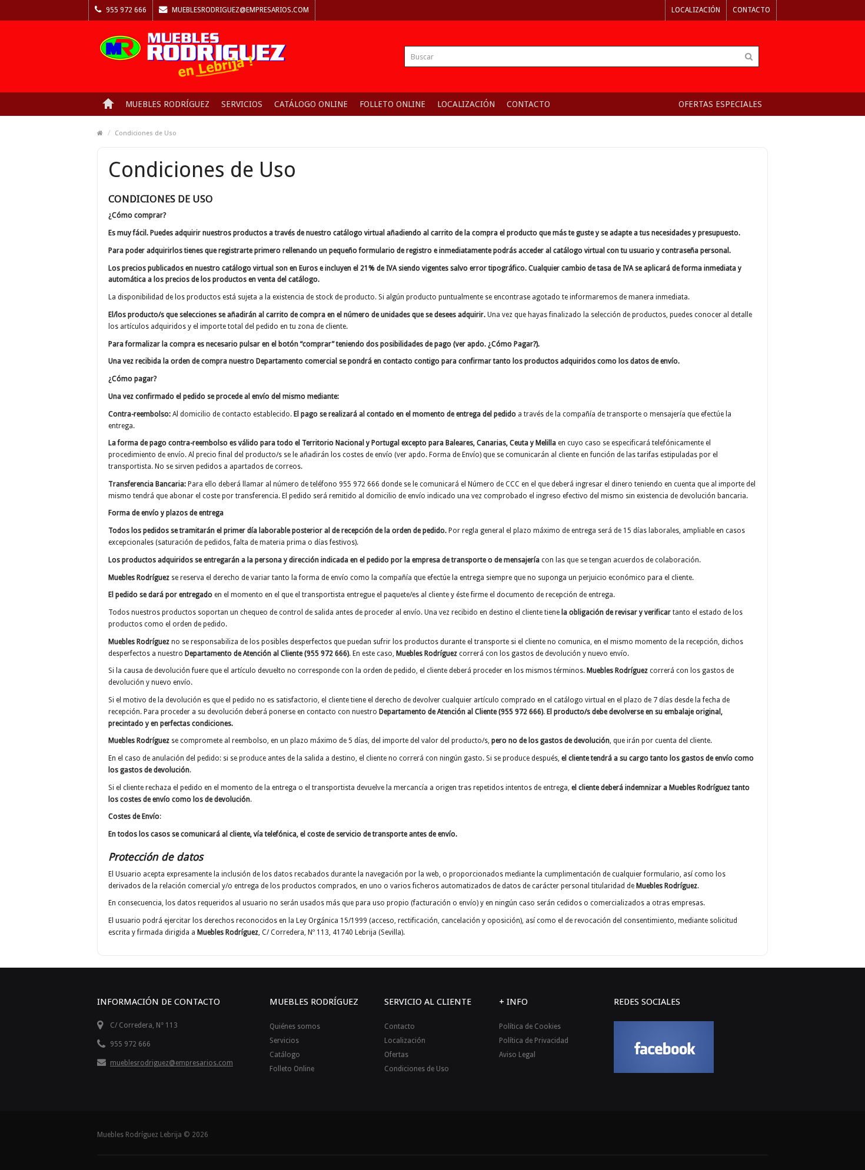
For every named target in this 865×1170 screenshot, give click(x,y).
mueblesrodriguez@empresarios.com (239, 10)
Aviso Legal (517, 1055)
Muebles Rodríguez (167, 104)
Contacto (751, 10)
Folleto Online (292, 1069)
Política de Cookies (530, 1026)
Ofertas (396, 1055)
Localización (695, 10)
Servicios (241, 104)
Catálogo (285, 1055)
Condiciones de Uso (146, 133)
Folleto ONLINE (392, 104)
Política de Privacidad (533, 1040)
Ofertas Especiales (720, 104)
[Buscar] (748, 56)
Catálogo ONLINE (311, 104)
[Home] (108, 104)
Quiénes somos (295, 1026)
